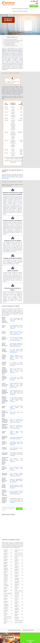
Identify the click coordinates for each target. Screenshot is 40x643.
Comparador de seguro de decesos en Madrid (13, 40)
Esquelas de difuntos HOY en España (20, 8)
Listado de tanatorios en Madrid (8, 43)
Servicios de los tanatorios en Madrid (11, 41)
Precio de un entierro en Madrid (10, 39)
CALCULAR (19, 508)
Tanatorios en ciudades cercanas (10, 45)
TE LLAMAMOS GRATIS (34, 6)
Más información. (16, 334)
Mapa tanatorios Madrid (9, 44)
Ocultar (16, 37)
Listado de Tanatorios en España (28, 630)
